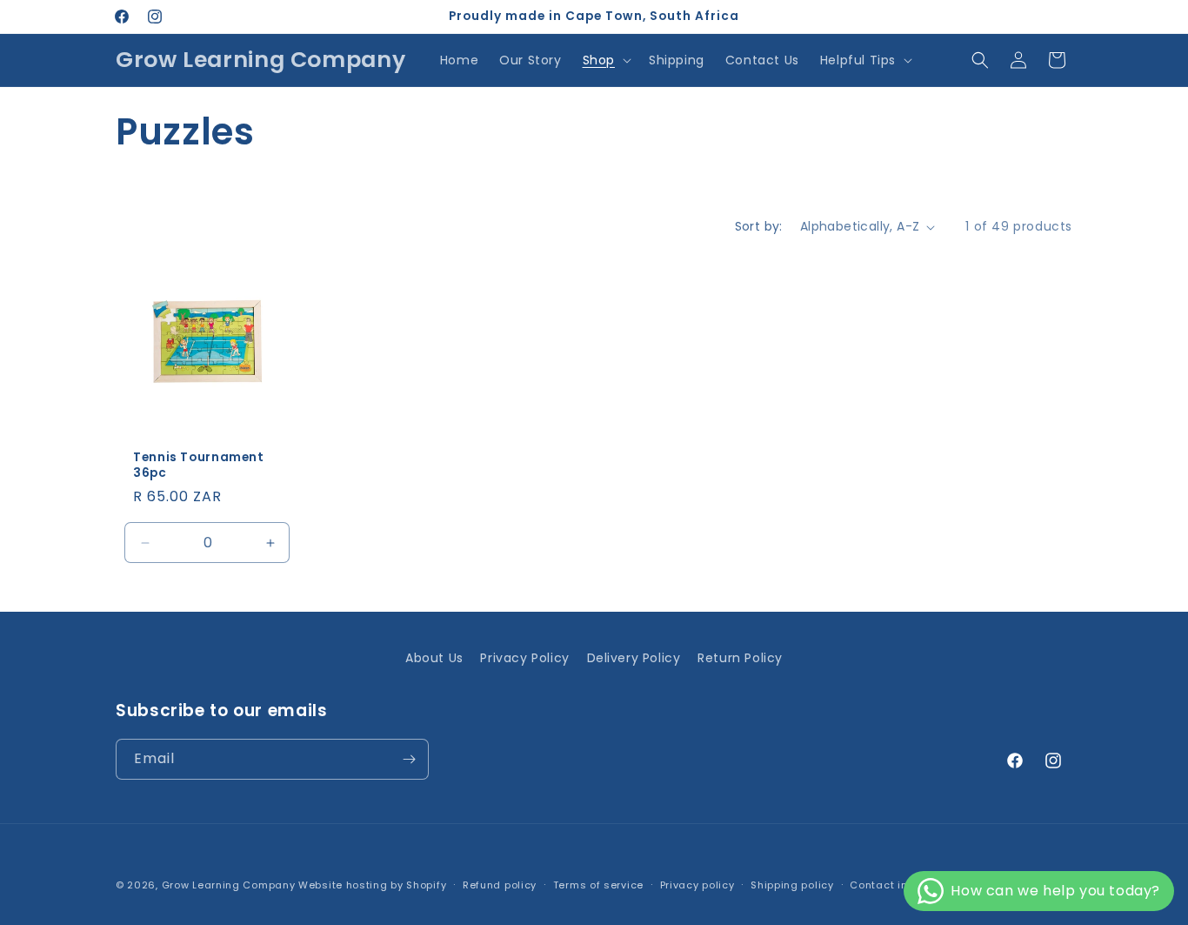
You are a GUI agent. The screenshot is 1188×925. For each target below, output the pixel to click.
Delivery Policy (634, 658)
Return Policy (740, 658)
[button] (605, 60)
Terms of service (598, 885)
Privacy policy (697, 885)
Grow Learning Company (229, 885)
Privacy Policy (524, 658)
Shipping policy (792, 885)
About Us (434, 658)
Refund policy (500, 885)
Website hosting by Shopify (372, 885)
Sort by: (759, 226)
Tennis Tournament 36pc (198, 465)
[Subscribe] (409, 759)
